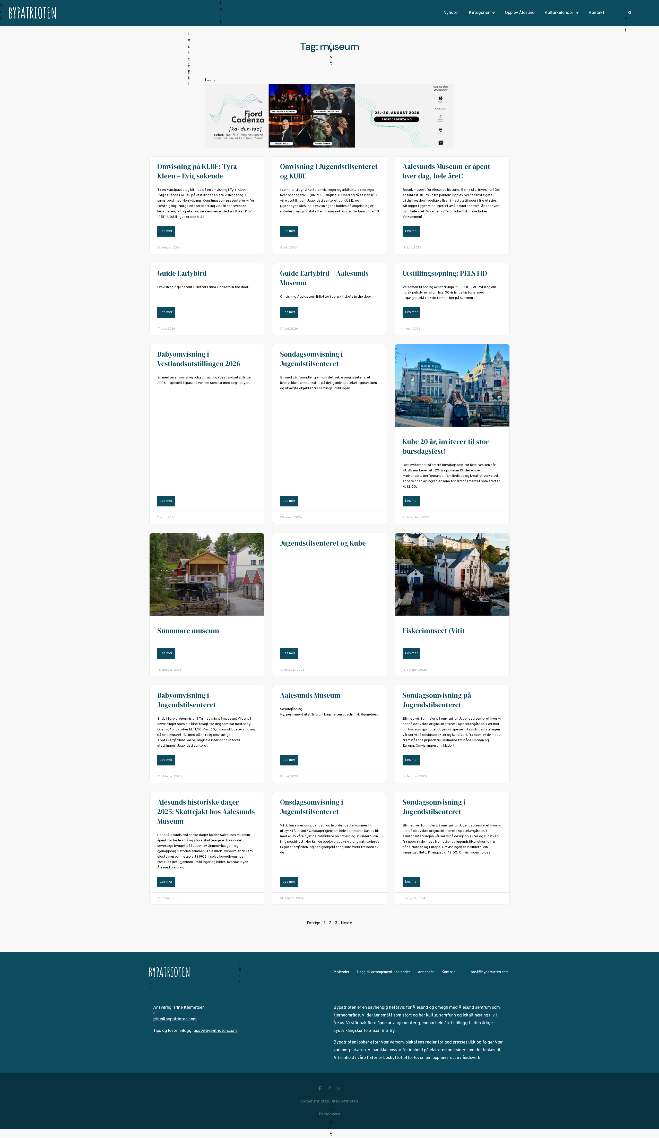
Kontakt (596, 13)
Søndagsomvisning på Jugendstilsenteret (437, 700)
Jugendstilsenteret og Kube (323, 543)
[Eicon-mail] (339, 1088)
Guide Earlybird (182, 273)
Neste (346, 923)
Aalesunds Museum (310, 695)
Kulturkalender (558, 13)
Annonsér (426, 972)
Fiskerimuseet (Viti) (434, 630)
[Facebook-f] (320, 1088)
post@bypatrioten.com (489, 972)
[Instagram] (329, 1088)
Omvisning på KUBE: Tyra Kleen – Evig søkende (197, 171)
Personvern (329, 1114)
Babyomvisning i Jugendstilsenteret (186, 700)
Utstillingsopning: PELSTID (445, 273)
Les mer (166, 231)
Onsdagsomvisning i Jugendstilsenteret (311, 806)
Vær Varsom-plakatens (402, 1042)
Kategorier (479, 13)
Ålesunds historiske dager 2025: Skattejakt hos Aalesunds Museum (206, 811)
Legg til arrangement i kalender (383, 972)
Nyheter (451, 13)
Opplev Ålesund (520, 13)
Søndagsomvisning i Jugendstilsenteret (311, 358)
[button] (630, 13)
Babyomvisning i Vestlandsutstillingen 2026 (198, 358)
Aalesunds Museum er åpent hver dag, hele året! (446, 171)
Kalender (341, 972)
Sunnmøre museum (188, 630)
